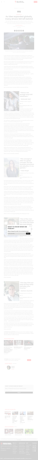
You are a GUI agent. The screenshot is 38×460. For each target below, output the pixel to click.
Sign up (28, 233)
